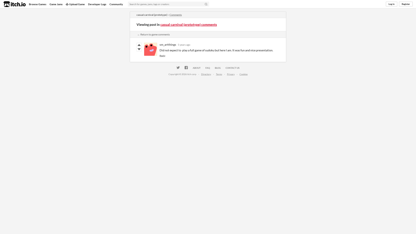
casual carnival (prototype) (151, 14)
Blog (218, 67)
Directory (206, 74)
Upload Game (77, 4)
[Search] (206, 4)
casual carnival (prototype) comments (188, 24)
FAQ (207, 67)
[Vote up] (139, 45)
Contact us (233, 67)
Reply (162, 55)
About (197, 67)
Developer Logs (97, 4)
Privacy (231, 74)
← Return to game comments (153, 34)
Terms (219, 74)
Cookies (244, 74)
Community (116, 4)
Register (406, 4)
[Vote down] (139, 49)
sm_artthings (168, 44)
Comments (175, 14)
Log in (392, 4)
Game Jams (56, 4)
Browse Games (37, 4)
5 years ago (184, 44)
